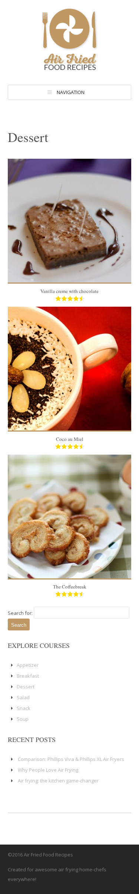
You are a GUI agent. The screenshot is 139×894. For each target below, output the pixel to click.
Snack (23, 708)
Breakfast (28, 675)
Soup (23, 719)
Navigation (71, 92)
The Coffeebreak (69, 586)
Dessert (25, 686)
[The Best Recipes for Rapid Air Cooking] (69, 68)
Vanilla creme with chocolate (69, 291)
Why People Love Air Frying (48, 769)
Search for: (20, 613)
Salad (23, 697)
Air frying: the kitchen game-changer (58, 780)
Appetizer (28, 665)
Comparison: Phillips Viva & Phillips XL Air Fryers (71, 759)
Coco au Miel (69, 439)
